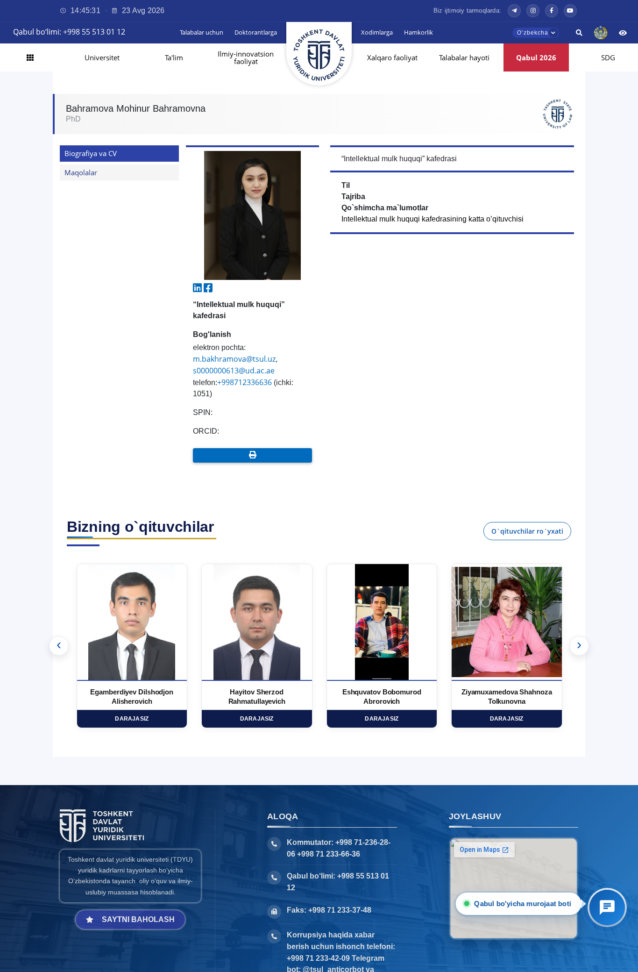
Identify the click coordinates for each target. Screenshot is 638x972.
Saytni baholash (138, 919)
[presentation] (59, 646)
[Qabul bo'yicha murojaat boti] (607, 907)
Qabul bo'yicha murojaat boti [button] (525, 904)
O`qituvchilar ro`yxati (527, 531)
